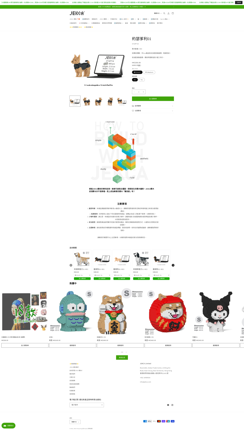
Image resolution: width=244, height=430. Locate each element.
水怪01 (51, 337)
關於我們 (72, 374)
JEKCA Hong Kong (77, 428)
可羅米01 (195, 337)
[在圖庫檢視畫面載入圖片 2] (86, 101)
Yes (142, 80)
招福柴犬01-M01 (101, 337)
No (135, 80)
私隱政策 (72, 390)
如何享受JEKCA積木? (76, 370)
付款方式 (72, 377)
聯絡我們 (72, 387)
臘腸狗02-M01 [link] (158, 269)
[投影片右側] (126, 352)
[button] (103, 19)
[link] (82, 259)
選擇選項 (73, 345)
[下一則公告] (174, 7)
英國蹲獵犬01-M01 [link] (81, 269)
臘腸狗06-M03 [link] (118, 269)
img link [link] (92, 121)
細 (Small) (137, 72)
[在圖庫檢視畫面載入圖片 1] (75, 101)
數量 (133, 88)
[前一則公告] (70, 7)
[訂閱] (102, 405)
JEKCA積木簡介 (74, 367)
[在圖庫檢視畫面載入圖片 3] (98, 101)
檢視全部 (122, 357)
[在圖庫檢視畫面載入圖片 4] (110, 101)
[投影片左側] (118, 352)
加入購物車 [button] (82, 278)
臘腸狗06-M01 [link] (99, 269)
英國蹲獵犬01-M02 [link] (140, 269)
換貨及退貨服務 (74, 384)
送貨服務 (72, 380)
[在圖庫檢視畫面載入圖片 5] (121, 101)
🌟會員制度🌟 (74, 364)
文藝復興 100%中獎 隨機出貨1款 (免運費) (13, 337)
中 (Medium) (149, 72)
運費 (139, 65)
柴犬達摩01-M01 (149, 337)
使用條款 (72, 394)
